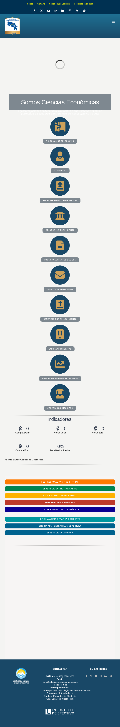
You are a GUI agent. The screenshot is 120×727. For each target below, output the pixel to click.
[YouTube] (96, 676)
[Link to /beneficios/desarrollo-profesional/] (60, 215)
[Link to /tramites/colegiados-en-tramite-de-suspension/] (60, 275)
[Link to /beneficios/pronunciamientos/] (60, 245)
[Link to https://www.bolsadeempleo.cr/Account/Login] (60, 186)
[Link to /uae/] (60, 364)
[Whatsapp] (101, 676)
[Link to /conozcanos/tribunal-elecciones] (60, 126)
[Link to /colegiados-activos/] (60, 393)
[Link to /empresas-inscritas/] (60, 334)
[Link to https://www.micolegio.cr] (60, 156)
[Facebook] (86, 676)
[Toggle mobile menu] (113, 21)
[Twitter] (91, 676)
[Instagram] (110, 676)
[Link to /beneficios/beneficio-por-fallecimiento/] (60, 304)
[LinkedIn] (105, 676)
